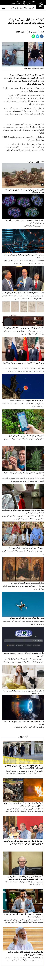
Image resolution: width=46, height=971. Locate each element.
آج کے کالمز (15, 7)
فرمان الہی (29, 1)
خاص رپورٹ (33, 32)
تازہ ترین (31, 7)
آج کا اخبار (23, 7)
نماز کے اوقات (19, 1)
